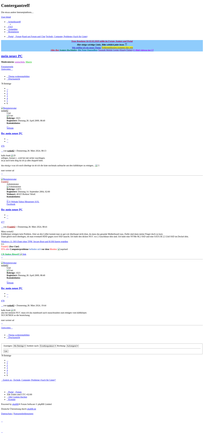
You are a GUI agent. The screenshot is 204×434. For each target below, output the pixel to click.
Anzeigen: (8, 346)
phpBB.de (31, 409)
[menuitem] (10, 27)
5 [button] (7, 101)
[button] (7, 88)
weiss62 (4, 110)
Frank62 (4, 181)
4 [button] (7, 98)
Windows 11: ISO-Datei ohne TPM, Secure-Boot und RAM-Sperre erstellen (34, 241)
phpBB (15, 404)
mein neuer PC (11, 56)
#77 (2, 222)
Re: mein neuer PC (12, 133)
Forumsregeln (7, 66)
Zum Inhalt (6, 17)
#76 (2, 146)
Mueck (29, 62)
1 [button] (7, 91)
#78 (2, 301)
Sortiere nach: (33, 346)
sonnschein (20, 62)
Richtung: (61, 346)
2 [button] (7, 93)
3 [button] (7, 96)
